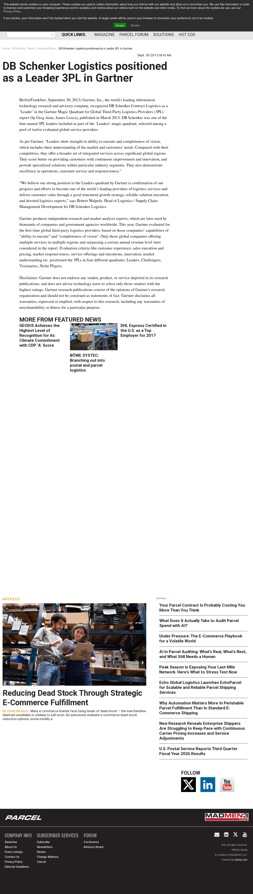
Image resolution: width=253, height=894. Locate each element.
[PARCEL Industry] (23, 818)
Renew (41, 852)
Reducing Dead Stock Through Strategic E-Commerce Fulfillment (72, 697)
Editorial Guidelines (17, 867)
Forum (90, 835)
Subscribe (43, 842)
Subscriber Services (57, 835)
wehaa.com (241, 859)
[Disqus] (95, 433)
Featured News (78, 319)
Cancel (41, 862)
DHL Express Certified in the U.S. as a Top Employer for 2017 (143, 330)
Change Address (48, 857)
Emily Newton (17, 711)
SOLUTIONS (163, 34)
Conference (91, 842)
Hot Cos (187, 34)
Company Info (18, 835)
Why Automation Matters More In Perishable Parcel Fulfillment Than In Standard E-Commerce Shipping (201, 708)
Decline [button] (135, 25)
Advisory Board (93, 847)
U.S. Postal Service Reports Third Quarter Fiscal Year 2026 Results (198, 751)
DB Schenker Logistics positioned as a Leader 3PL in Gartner (85, 72)
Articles (11, 599)
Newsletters (45, 847)
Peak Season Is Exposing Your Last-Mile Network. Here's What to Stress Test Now (198, 669)
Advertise (11, 842)
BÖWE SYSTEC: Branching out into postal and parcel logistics (87, 363)
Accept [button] (120, 25)
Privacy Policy (12, 11)
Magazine (104, 34)
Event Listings (14, 852)
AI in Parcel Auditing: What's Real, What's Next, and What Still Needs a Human (202, 654)
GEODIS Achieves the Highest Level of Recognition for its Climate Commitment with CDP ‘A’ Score (39, 335)
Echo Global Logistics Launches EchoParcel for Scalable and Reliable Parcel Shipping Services (200, 687)
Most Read (161, 598)
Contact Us (12, 857)
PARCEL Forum (133, 34)
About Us (11, 847)
